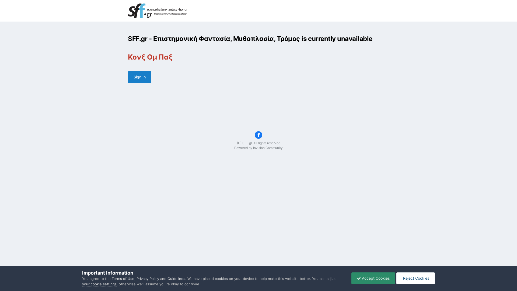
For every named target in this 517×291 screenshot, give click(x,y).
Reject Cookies (415, 278)
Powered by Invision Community (258, 148)
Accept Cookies (375, 278)
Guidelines (176, 278)
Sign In (140, 77)
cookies (221, 278)
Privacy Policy (148, 278)
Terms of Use (123, 278)
